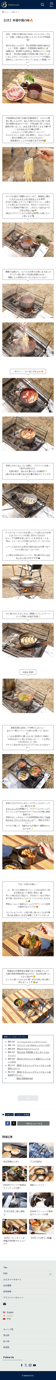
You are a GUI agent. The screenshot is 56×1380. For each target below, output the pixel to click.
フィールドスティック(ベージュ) (32, 1041)
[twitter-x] (26, 1365)
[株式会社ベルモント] (10, 4)
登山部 (6, 1335)
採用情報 (7, 1291)
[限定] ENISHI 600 (25, 1078)
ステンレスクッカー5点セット (25, 198)
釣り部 (6, 1341)
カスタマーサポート (12, 1279)
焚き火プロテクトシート (28, 1048)
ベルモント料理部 (22, 1114)
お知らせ (9, 1114)
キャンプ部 (8, 1329)
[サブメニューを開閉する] (51, 1273)
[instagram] (30, 1365)
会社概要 (7, 1285)
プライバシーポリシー (13, 1297)
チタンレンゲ (12, 808)
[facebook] (21, 1365)
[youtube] (34, 1365)
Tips (5, 1267)
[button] (7, 1123)
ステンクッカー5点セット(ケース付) (33, 1045)
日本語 (10, 1315)
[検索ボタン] (42, 4)
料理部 (6, 1347)
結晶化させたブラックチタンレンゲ (28, 818)
